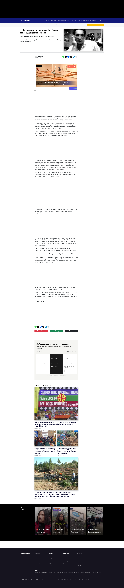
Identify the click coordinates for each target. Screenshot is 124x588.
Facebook (51, 556)
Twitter (50, 560)
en (102, 579)
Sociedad (63, 25)
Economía (39, 25)
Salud (62, 572)
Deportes (99, 572)
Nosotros (58, 579)
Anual (74, 351)
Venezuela (65, 560)
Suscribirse (56, 370)
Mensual (68, 351)
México (55, 20)
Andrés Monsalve (39, 56)
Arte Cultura (70, 25)
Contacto (37, 561)
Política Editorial (38, 558)
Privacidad (37, 563)
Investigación (93, 20)
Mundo (47, 20)
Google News (41, 331)
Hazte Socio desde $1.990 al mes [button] (95, 25)
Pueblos (45, 25)
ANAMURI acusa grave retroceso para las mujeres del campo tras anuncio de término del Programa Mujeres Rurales (66, 450)
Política (23, 25)
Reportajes (79, 563)
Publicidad (37, 560)
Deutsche (73, 20)
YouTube (72, 331)
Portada (79, 556)
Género (57, 25)
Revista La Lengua (81, 565)
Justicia (51, 25)
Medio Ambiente (31, 25)
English (68, 20)
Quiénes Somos (38, 556)
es (100, 579)
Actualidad (79, 558)
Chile (51, 20)
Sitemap (90, 579)
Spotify (50, 565)
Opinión (80, 20)
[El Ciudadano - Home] (26, 20)
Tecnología (93, 572)
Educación (81, 572)
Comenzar (43, 370)
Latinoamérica (62, 20)
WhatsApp (57, 331)
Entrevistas (86, 20)
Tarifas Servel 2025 (83, 579)
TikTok (50, 563)
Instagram (51, 558)
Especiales (71, 572)
